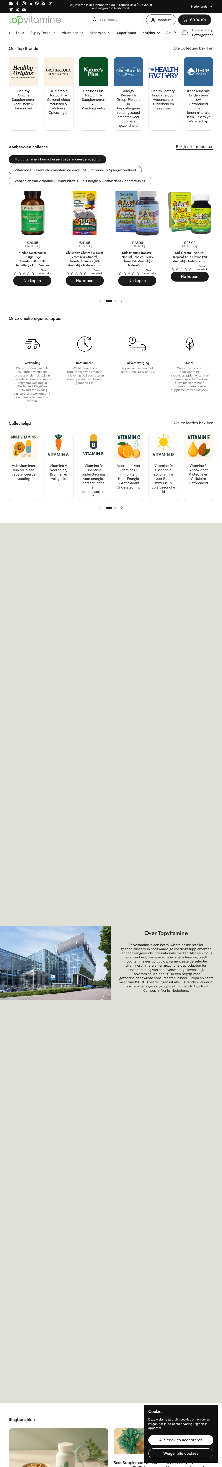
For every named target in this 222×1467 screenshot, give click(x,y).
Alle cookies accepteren (181, 1440)
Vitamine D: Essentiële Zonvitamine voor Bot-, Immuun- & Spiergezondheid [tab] (75, 170)
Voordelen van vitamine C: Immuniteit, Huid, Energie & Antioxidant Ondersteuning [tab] (80, 181)
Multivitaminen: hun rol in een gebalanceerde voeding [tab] (57, 159)
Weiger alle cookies (180, 1453)
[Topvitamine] (35, 19)
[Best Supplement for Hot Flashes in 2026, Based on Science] (137, 1441)
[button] (194, 19)
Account (164, 20)
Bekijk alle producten (194, 146)
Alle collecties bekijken (193, 48)
